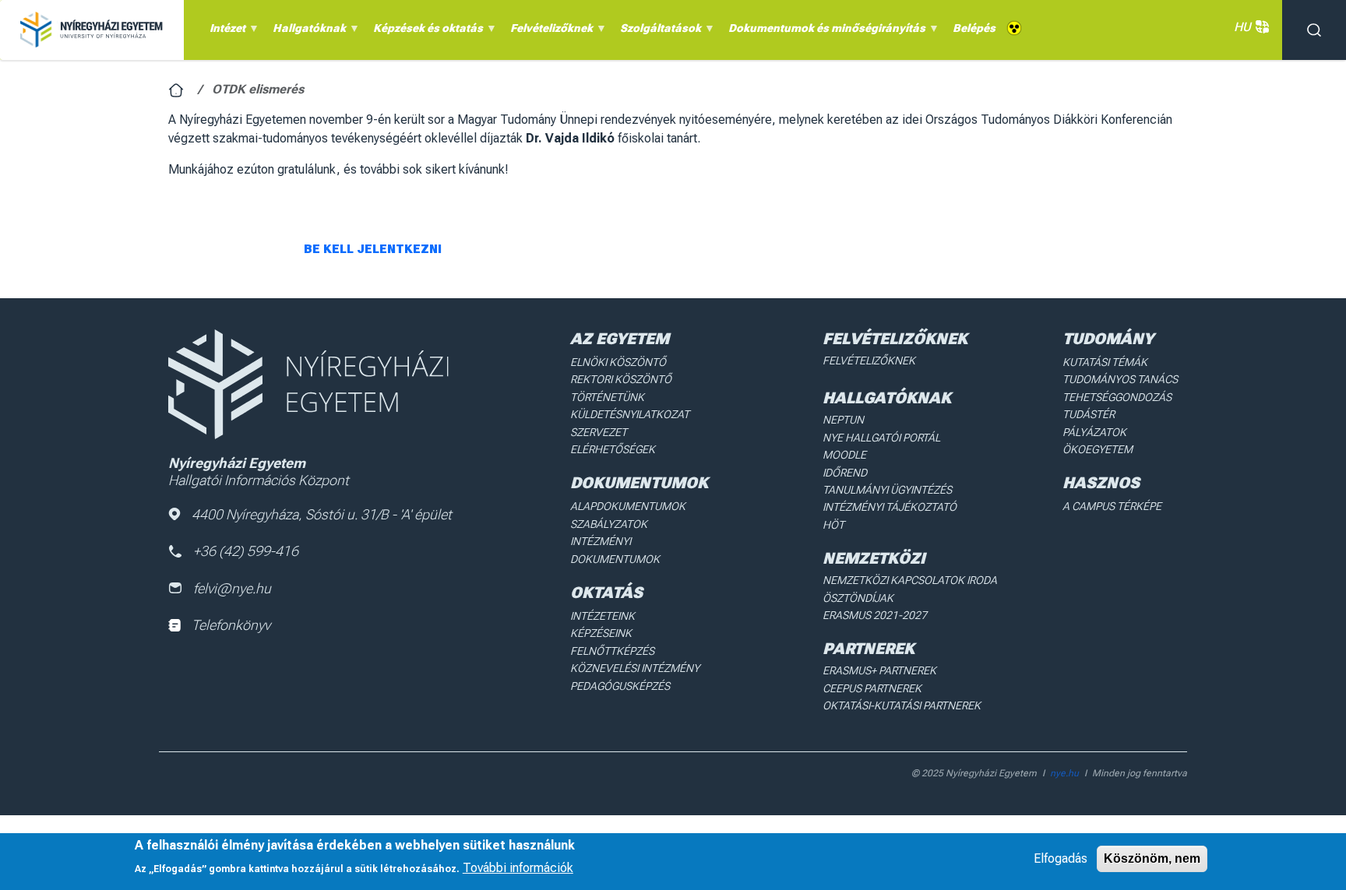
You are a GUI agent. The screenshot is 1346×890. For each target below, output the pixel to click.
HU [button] (1242, 26)
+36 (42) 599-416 (245, 551)
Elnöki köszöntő (618, 362)
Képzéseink (601, 633)
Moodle (844, 455)
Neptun (843, 419)
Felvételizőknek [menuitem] (549, 31)
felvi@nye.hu (232, 588)
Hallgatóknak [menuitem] (306, 31)
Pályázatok (1094, 432)
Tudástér (1088, 414)
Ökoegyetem (1097, 449)
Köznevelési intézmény (634, 668)
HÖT (833, 525)
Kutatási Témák (1104, 362)
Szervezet (598, 432)
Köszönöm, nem (1152, 858)
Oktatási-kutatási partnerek (902, 705)
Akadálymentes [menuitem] (1014, 28)
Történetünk (607, 397)
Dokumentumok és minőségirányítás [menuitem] (824, 31)
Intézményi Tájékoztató (890, 507)
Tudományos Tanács (1120, 379)
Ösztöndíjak (858, 598)
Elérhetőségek (612, 449)
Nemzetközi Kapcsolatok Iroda (910, 580)
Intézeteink (602, 616)
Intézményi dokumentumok (615, 550)
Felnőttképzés (612, 651)
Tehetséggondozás (1117, 397)
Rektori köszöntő (620, 379)
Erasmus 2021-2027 (875, 615)
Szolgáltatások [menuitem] (658, 31)
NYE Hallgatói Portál (881, 437)
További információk (518, 867)
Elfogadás (1060, 858)
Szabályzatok (608, 524)
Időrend (845, 472)
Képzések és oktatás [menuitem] (425, 31)
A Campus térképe (1111, 506)
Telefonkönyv (231, 625)
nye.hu (1064, 773)
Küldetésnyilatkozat (629, 414)
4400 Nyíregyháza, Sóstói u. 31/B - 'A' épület (322, 514)
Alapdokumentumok (627, 506)
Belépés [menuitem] (974, 28)
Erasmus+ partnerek (879, 670)
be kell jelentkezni (373, 249)
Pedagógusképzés (620, 686)
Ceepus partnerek (872, 688)
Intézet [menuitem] (224, 31)
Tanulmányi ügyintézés (887, 490)
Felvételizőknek (869, 360)
